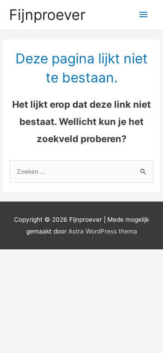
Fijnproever (47, 15)
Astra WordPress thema (102, 231)
